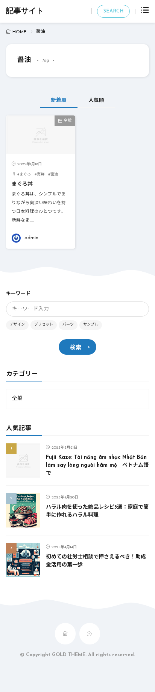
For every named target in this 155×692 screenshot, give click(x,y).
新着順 (59, 100)
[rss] (89, 633)
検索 (75, 348)
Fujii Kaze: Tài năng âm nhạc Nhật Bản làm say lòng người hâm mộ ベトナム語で (97, 465)
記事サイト (25, 11)
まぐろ (25, 174)
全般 (67, 120)
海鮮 (40, 174)
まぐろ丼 (22, 184)
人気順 (96, 100)
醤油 (54, 174)
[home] (65, 633)
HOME (19, 32)
